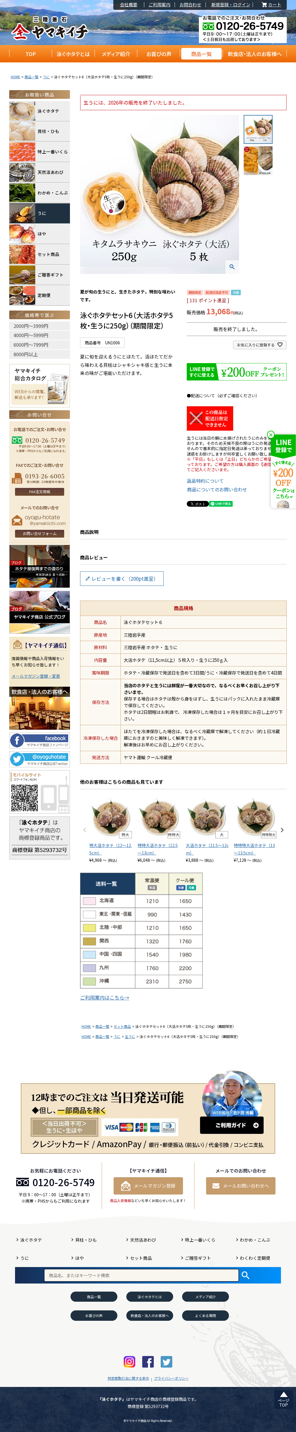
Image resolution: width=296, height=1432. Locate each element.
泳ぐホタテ (48, 111)
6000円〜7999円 (31, 344)
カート (270, 4)
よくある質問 (205, 1315)
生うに (130, 1036)
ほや (42, 234)
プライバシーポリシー (171, 1378)
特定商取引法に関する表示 (128, 1378)
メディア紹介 (116, 53)
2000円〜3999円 (31, 325)
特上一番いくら (53, 151)
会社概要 (128, 4)
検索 (245, 1275)
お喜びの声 (158, 53)
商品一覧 (201, 53)
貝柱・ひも (48, 131)
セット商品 (122, 1026)
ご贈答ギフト (51, 275)
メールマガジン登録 (154, 1185)
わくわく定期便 (255, 1258)
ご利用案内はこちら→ (104, 997)
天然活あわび (51, 172)
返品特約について (205, 480)
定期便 (44, 295)
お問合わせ (190, 4)
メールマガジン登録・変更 (36, 676)
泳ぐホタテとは (73, 53)
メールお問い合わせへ (246, 1185)
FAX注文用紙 (39, 491)
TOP (30, 53)
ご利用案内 (159, 4)
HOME (15, 76)
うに (46, 76)
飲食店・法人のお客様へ (255, 53)
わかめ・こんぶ (53, 193)
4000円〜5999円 (31, 335)
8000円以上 (26, 354)
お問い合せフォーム (40, 533)
